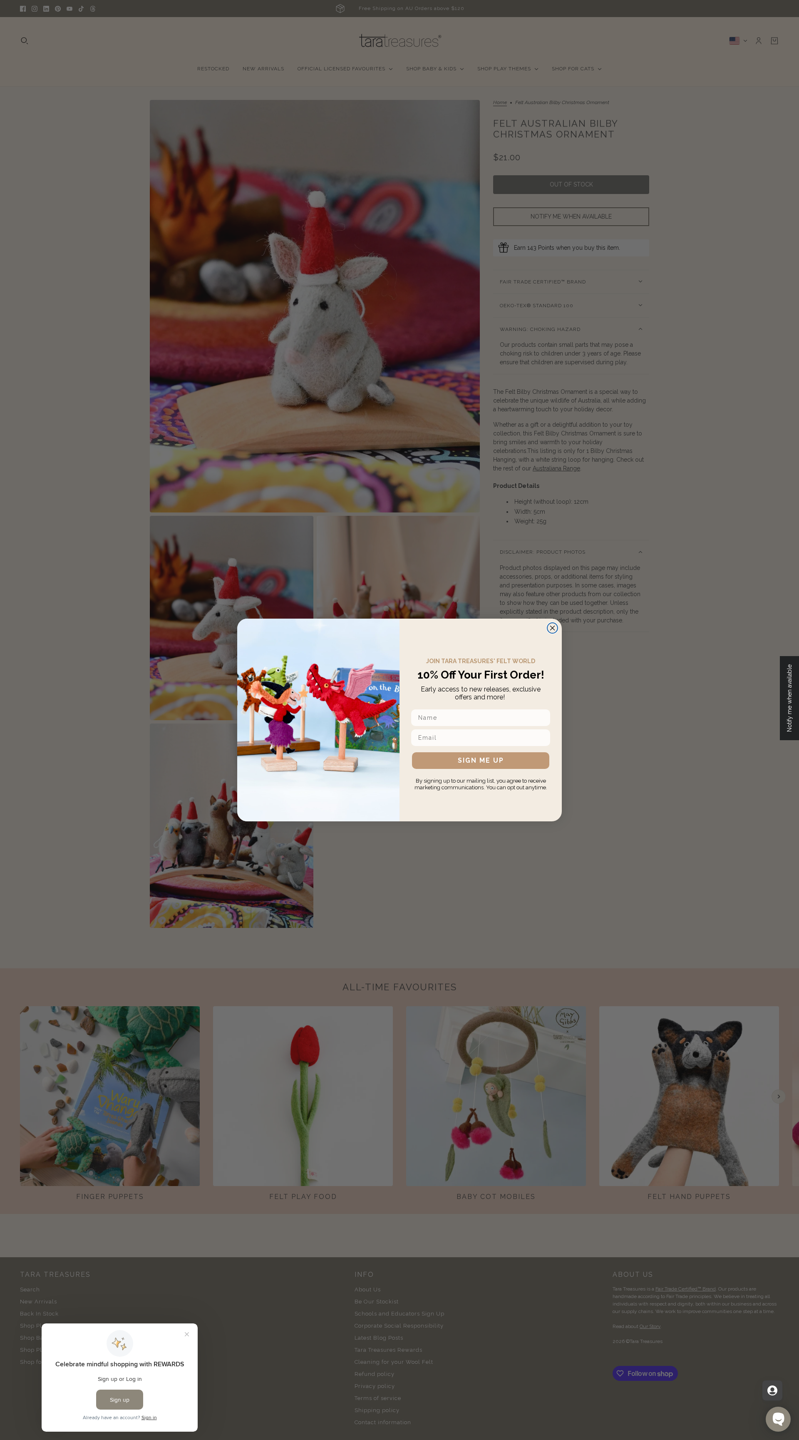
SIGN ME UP (481, 760)
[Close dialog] (552, 628)
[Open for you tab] (772, 1390)
